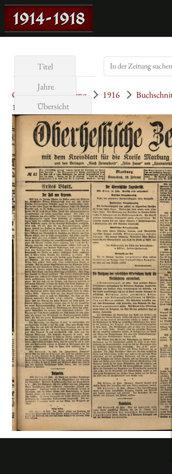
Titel (45, 66)
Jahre (45, 86)
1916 (111, 94)
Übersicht (53, 106)
